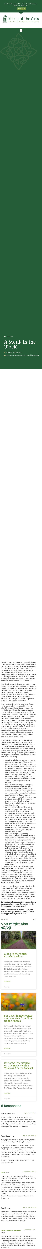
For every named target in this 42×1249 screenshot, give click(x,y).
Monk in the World (33, 355)
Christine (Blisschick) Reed (11, 1230)
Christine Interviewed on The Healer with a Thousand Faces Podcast (18, 1066)
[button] (21, 30)
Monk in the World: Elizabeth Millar (15, 955)
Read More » (7, 981)
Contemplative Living (20, 355)
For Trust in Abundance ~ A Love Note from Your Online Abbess (18, 1018)
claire (3, 1172)
